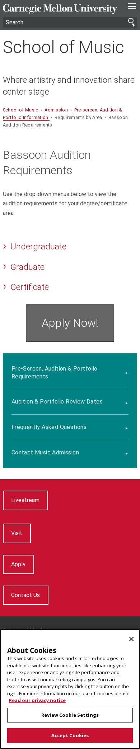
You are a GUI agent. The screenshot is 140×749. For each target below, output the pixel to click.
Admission (57, 110)
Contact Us (25, 595)
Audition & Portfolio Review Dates (57, 401)
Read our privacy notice (37, 700)
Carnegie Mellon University (60, 9)
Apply (18, 564)
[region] (70, 689)
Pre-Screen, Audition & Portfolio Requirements (54, 372)
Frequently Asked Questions (49, 427)
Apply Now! (70, 323)
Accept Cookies (70, 735)
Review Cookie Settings (70, 715)
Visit (16, 533)
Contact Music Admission (45, 452)
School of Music (63, 47)
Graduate (27, 267)
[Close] (131, 639)
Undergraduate (38, 247)
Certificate (29, 287)
